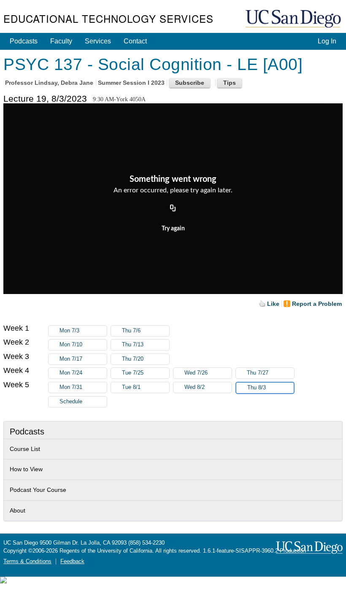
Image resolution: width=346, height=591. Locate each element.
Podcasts (24, 41)
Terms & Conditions (27, 561)
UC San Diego (294, 19)
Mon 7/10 (70, 345)
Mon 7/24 (70, 373)
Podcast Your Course (38, 489)
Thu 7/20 (132, 359)
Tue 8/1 (131, 387)
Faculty (61, 41)
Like (273, 303)
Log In (327, 41)
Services (98, 41)
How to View (26, 469)
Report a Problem (317, 303)
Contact (135, 41)
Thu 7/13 (132, 345)
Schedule (70, 402)
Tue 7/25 (132, 373)
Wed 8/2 (194, 387)
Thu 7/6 (131, 331)
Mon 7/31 (70, 387)
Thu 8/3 (256, 388)
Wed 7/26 (196, 373)
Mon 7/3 (69, 331)
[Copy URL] (173, 208)
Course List (25, 448)
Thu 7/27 (257, 373)
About (17, 510)
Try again (173, 229)
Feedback (72, 561)
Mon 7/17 (70, 359)
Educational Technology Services (108, 18)
